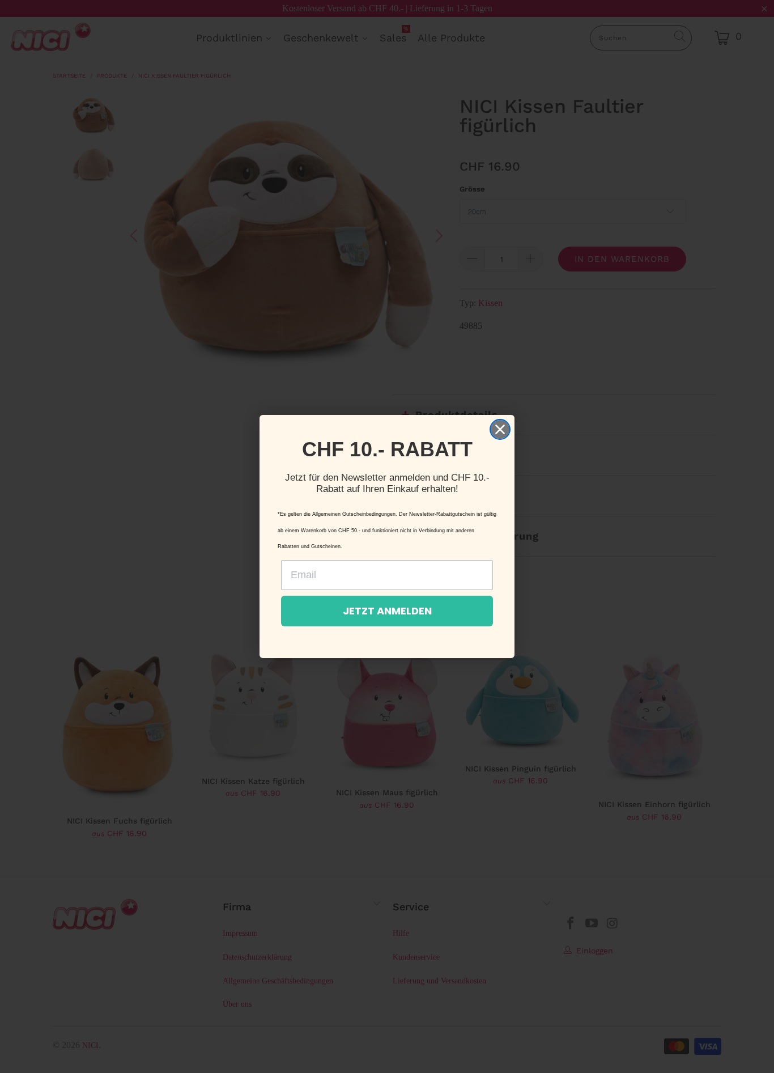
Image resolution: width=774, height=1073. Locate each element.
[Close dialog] (500, 429)
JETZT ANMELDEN (387, 611)
